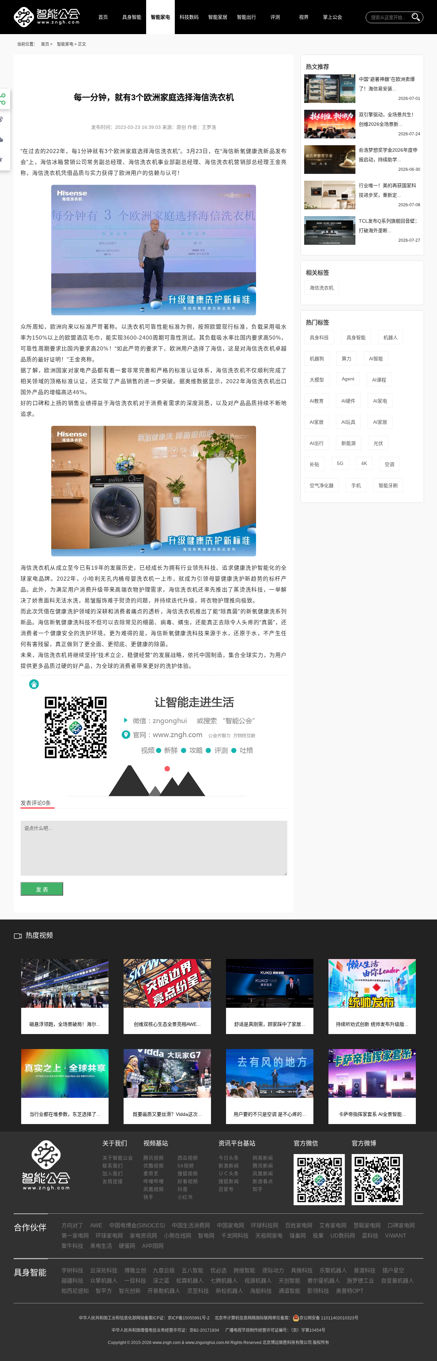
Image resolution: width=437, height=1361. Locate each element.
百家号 (226, 1189)
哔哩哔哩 (153, 1181)
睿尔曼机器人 (323, 1281)
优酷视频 (153, 1165)
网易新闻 (263, 1158)
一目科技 (135, 1281)
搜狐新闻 (228, 1181)
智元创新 (130, 1291)
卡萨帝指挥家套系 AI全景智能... (372, 1114)
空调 (389, 464)
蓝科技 (370, 1236)
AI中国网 (153, 1246)
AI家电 (380, 401)
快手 (148, 1197)
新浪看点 (263, 1181)
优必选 (218, 1270)
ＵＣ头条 (228, 1173)
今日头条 (228, 1158)
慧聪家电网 (367, 1225)
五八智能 (192, 1270)
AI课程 (379, 380)
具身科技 (319, 337)
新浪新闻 (228, 1165)
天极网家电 (269, 1236)
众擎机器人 (103, 1281)
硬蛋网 (127, 1246)
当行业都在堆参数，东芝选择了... (64, 1114)
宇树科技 (72, 1270)
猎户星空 (393, 1270)
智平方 (104, 1291)
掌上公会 (332, 17)
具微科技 (302, 1270)
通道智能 (289, 1291)
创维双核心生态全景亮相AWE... (167, 1024)
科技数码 (189, 17)
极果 (318, 1236)
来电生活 (101, 1246)
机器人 (390, 337)
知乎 (258, 1189)
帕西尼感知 (75, 1291)
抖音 (183, 1189)
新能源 (348, 443)
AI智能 (376, 358)
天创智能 (289, 1281)
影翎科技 (318, 1291)
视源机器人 (258, 1281)
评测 (275, 17)
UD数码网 (342, 1236)
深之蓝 (161, 1281)
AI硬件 (348, 401)
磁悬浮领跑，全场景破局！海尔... (64, 1024)
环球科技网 (264, 1225)
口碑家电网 (401, 1225)
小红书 (185, 1197)
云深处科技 (103, 1270)
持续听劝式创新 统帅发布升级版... (372, 1024)
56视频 (186, 1165)
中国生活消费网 (191, 1225)
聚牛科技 (72, 1246)
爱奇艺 (151, 1173)
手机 (356, 485)
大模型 (317, 380)
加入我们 (112, 1173)
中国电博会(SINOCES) (137, 1225)
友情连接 (112, 1181)
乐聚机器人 (333, 1270)
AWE (96, 1225)
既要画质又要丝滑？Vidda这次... (167, 1114)
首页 (103, 17)
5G (340, 463)
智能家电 (160, 17)
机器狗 (317, 358)
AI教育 (317, 401)
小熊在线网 (177, 1236)
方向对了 (72, 1225)
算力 (346, 358)
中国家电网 (230, 1225)
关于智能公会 (117, 1158)
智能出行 (246, 17)
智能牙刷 (388, 485)
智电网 (206, 1236)
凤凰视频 (153, 1189)
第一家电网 (75, 1236)
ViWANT (395, 1236)
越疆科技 (72, 1281)
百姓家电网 (298, 1225)
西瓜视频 (188, 1158)
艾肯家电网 (333, 1225)
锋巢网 (298, 1236)
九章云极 (164, 1270)
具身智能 (131, 17)
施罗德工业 (360, 1281)
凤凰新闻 (263, 1173)
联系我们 (112, 1165)
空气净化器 (322, 485)
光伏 (378, 443)
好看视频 (188, 1181)
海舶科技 (261, 1291)
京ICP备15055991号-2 (189, 1318)
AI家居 (317, 422)
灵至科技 (198, 1291)
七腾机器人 (224, 1281)
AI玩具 (348, 422)
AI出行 (317, 443)
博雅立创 (135, 1270)
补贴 (314, 464)
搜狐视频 (188, 1173)
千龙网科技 (235, 1236)
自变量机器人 (397, 1281)
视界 (304, 17)
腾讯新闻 (263, 1165)
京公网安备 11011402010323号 (328, 1318)
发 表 (42, 890)
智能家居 (217, 17)
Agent (348, 379)
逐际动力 (273, 1270)
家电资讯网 (143, 1236)
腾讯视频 (153, 1158)
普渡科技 (365, 1270)
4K (364, 463)
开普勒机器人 (163, 1291)
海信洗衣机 (322, 287)
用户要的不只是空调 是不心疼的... (270, 1114)
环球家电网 (109, 1236)
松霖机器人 (189, 1281)
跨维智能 (244, 1270)
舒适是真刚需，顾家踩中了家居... (269, 1024)
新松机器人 (229, 1291)
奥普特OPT (350, 1291)
